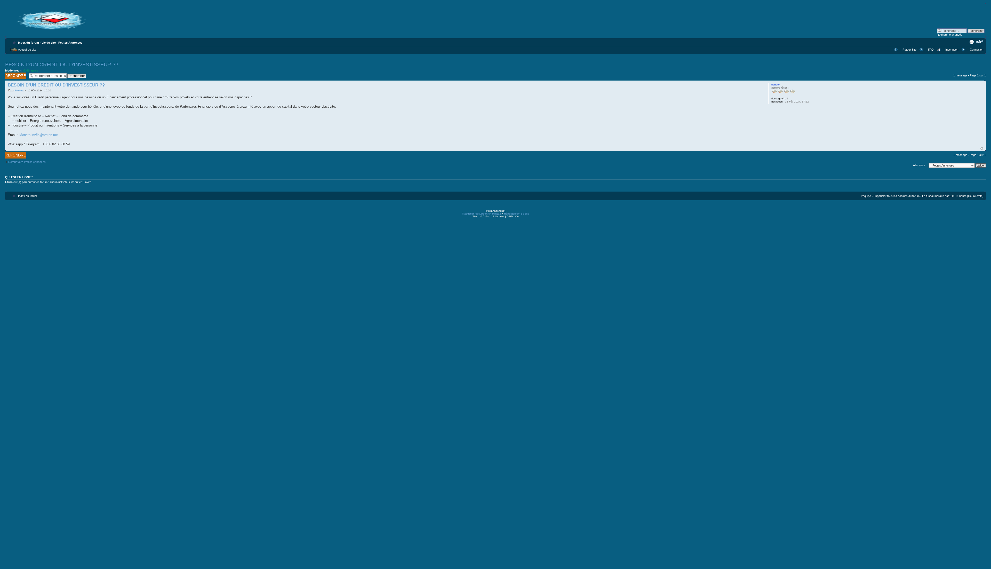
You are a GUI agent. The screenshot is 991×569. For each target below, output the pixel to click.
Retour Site (909, 49)
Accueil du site (27, 49)
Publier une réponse (12, 76)
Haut (981, 148)
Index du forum (28, 42)
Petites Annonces (70, 42)
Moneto (19, 90)
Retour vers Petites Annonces (27, 161)
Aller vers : (919, 165)
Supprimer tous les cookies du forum (897, 195)
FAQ (931, 49)
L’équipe (866, 195)
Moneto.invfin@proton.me (38, 135)
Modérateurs (30, 70)
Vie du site (49, 42)
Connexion (976, 49)
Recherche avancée (949, 34)
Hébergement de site (516, 213)
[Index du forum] (51, 29)
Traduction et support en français (481, 213)
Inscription (951, 49)
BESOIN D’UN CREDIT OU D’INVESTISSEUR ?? (61, 64)
